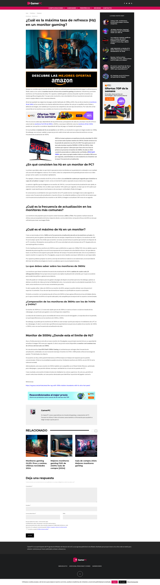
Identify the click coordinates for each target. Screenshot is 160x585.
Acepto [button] (115, 582)
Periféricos (85, 8)
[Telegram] (129, 3)
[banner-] (61, 87)
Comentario (29, 486)
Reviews (97, 8)
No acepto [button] (122, 582)
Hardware (71, 8)
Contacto (107, 8)
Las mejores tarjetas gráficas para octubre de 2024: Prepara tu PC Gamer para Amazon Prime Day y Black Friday (120, 40)
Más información (132, 582)
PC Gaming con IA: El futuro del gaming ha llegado (120, 76)
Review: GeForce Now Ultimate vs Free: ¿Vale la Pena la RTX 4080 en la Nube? (121, 58)
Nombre (28, 505)
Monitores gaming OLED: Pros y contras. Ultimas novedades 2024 (36, 464)
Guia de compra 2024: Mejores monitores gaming (86, 463)
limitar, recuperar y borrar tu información (57, 527)
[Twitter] (126, 3)
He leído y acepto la (38, 529)
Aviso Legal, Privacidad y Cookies (79, 566)
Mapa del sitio (62, 566)
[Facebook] (124, 3)
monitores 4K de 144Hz (85, 124)
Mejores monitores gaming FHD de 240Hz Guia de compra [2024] (60, 464)
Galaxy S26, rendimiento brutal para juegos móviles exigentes (120, 22)
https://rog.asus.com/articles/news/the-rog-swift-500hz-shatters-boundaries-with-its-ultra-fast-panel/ (58, 385)
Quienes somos (97, 566)
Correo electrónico (31, 513)
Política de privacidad (43, 529)
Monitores (28, 16)
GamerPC (45, 410)
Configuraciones (56, 8)
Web (64, 513)
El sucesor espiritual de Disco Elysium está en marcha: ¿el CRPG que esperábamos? (121, 67)
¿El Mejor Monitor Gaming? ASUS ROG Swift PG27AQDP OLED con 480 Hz (120, 31)
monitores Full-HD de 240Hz (43, 124)
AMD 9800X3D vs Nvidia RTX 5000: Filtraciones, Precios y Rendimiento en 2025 (120, 50)
